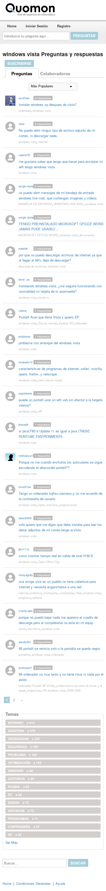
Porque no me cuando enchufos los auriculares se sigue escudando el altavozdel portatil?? (60, 465)
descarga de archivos (32, 266)
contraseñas (67, 593)
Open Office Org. (49, 562)
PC (15, 794)
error (18, 802)
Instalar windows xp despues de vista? (47, 104)
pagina (18, 786)
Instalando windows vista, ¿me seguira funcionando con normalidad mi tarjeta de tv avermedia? (60, 288)
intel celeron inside (50, 380)
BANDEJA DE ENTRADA (35, 204)
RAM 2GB (74, 690)
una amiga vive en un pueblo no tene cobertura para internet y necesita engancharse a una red (57, 584)
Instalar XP (66, 323)
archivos (21, 810)
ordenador (25, 110)
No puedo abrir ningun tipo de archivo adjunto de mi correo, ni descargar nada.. (57, 133)
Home (11, 25)
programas (34, 690)
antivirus (21, 778)
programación (68, 505)
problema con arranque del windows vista (49, 342)
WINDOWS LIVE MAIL (69, 204)
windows (20, 770)
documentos (87, 235)
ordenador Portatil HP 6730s (37, 686)
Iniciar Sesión (37, 25)
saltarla (37, 597)
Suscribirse (19, 63)
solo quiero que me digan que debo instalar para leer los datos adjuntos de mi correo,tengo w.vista (60, 527)
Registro (63, 25)
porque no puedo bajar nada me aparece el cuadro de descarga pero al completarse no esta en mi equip (58, 620)
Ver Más (11, 842)
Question (21, 730)
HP (40, 411)
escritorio (34, 629)
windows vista (42, 110)
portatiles (24, 654)
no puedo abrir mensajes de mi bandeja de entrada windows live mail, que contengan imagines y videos (58, 195)
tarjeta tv (43, 297)
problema (36, 593)
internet (43, 142)
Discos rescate (47, 323)
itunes (22, 629)
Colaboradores (55, 73)
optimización (24, 762)
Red (78, 593)
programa (25, 597)
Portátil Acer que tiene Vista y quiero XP (49, 317)
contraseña (50, 593)
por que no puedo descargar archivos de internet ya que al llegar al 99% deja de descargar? (60, 258)
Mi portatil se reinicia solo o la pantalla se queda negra (59, 648)
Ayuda (60, 883)
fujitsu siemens (48, 505)
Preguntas (21, 73)
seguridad (23, 746)
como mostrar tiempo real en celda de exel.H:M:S (56, 555)
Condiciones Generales (33, 883)
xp (15, 834)
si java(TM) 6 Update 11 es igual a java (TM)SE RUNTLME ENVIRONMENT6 (54, 433)
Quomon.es (73, 8)
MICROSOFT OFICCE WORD (38, 235)
